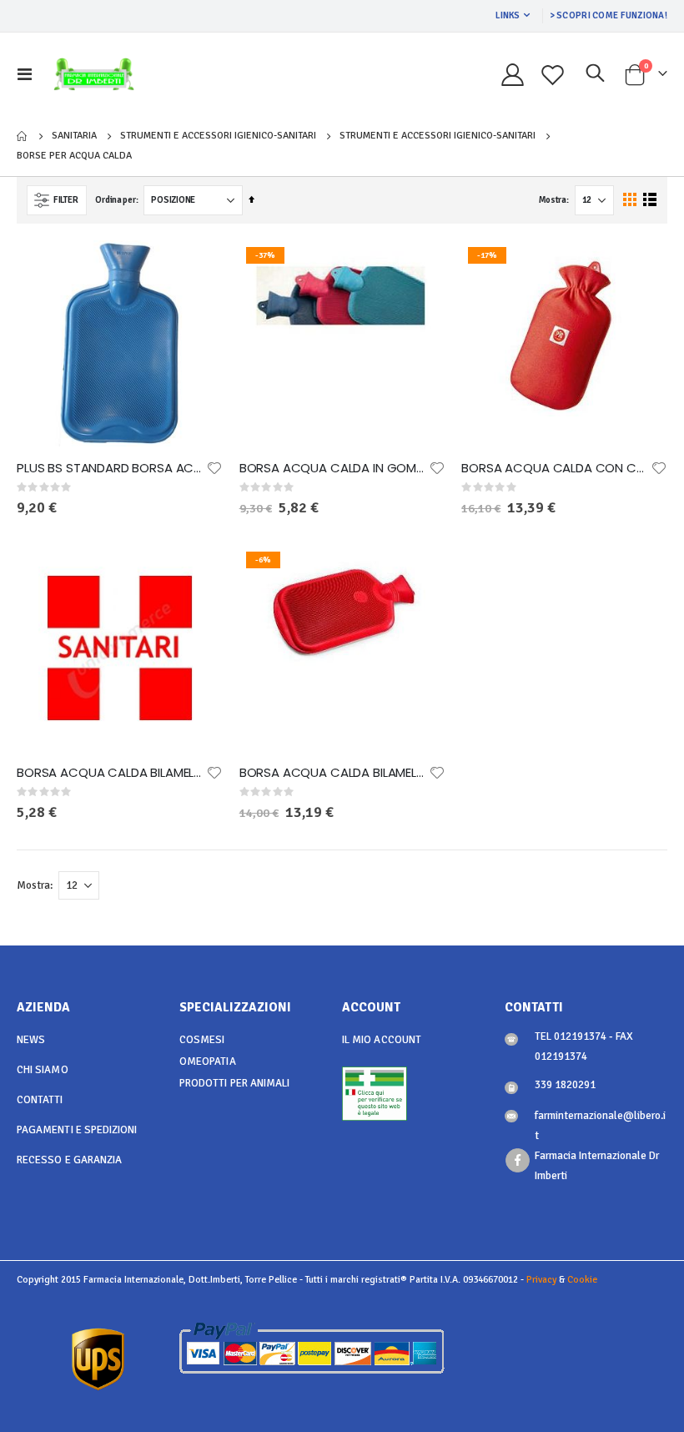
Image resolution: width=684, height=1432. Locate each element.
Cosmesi (201, 1039)
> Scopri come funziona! (608, 15)
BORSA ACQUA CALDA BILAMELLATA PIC (334, 772)
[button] (214, 468)
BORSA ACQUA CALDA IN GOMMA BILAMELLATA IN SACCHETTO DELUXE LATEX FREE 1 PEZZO (334, 468)
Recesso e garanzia (69, 1160)
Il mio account (381, 1039)
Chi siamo (42, 1070)
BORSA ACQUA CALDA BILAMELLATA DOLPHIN (111, 772)
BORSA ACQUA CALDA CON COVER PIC (556, 468)
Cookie (582, 1279)
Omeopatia (207, 1061)
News (31, 1039)
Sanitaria (74, 136)
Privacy (541, 1279)
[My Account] (512, 74)
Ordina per (115, 199)
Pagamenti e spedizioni (77, 1130)
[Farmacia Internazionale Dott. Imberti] (93, 74)
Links (507, 15)
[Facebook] (517, 1160)
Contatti (40, 1100)
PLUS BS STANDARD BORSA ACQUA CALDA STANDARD (111, 468)
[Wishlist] (553, 74)
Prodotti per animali (234, 1083)
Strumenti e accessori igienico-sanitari (218, 136)
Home (22, 136)
